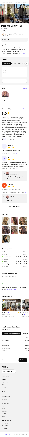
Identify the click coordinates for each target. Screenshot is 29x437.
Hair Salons (9, 2)
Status (3, 416)
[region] (14, 14)
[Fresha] (14, 367)
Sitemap (4, 387)
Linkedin (6, 425)
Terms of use (5, 399)
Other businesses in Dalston (11, 333)
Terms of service (6, 396)
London (25, 2)
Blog (3, 384)
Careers (4, 379)
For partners (5, 406)
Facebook (6, 423)
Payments (4, 411)
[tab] (7, 63)
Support (4, 413)
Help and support (6, 382)
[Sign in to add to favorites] (25, 6)
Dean (16, 153)
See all (25, 88)
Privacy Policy (5, 394)
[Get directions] (14, 284)
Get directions (11, 289)
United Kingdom (17, 2)
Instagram (6, 428)
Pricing (3, 408)
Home (3, 2)
